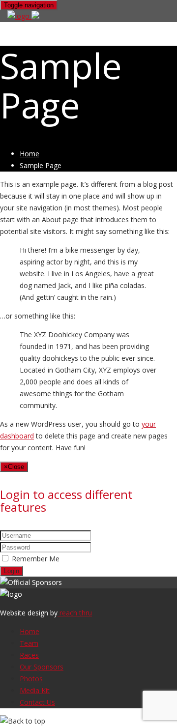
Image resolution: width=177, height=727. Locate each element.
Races (29, 655)
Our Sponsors (41, 666)
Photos (31, 678)
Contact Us (37, 702)
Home (29, 153)
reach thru (75, 612)
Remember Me (35, 558)
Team (29, 643)
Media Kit (35, 690)
